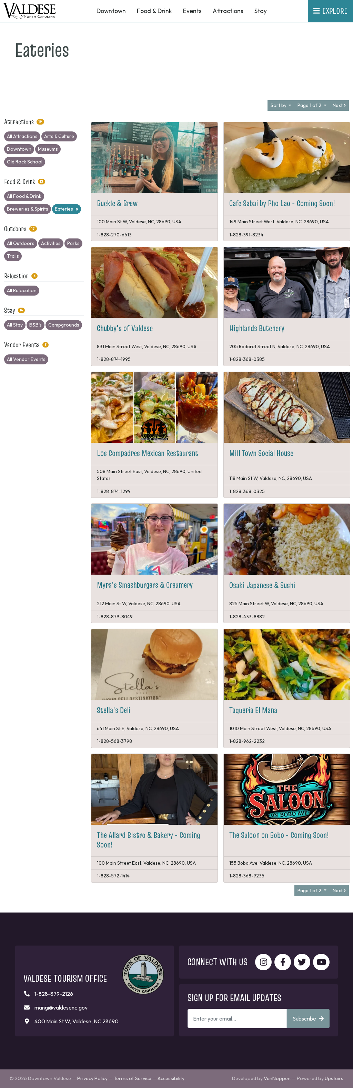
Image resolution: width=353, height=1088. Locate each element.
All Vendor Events (26, 359)
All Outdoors (20, 243)
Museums (48, 149)
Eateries (64, 209)
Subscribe (304, 1018)
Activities (51, 243)
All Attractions (22, 136)
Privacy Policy (92, 1078)
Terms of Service (132, 1078)
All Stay (15, 325)
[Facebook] (282, 962)
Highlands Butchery (256, 328)
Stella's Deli (113, 710)
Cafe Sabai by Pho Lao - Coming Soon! (282, 203)
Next (338, 105)
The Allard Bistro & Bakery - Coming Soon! (148, 839)
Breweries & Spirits (27, 209)
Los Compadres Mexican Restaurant (147, 453)
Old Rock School (24, 162)
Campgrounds (63, 325)
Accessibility (171, 1078)
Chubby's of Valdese (125, 328)
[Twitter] (302, 962)
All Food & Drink (24, 196)
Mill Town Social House (261, 453)
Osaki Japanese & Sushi (262, 585)
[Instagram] (263, 962)
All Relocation (22, 290)
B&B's (35, 325)
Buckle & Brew (117, 203)
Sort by (279, 105)
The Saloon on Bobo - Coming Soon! (279, 835)
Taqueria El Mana (253, 710)
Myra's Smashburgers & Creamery (145, 584)
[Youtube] (321, 962)
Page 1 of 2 (309, 105)
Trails (13, 256)
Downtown (19, 149)
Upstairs (334, 1078)
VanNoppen (277, 1078)
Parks (73, 243)
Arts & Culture (59, 136)
